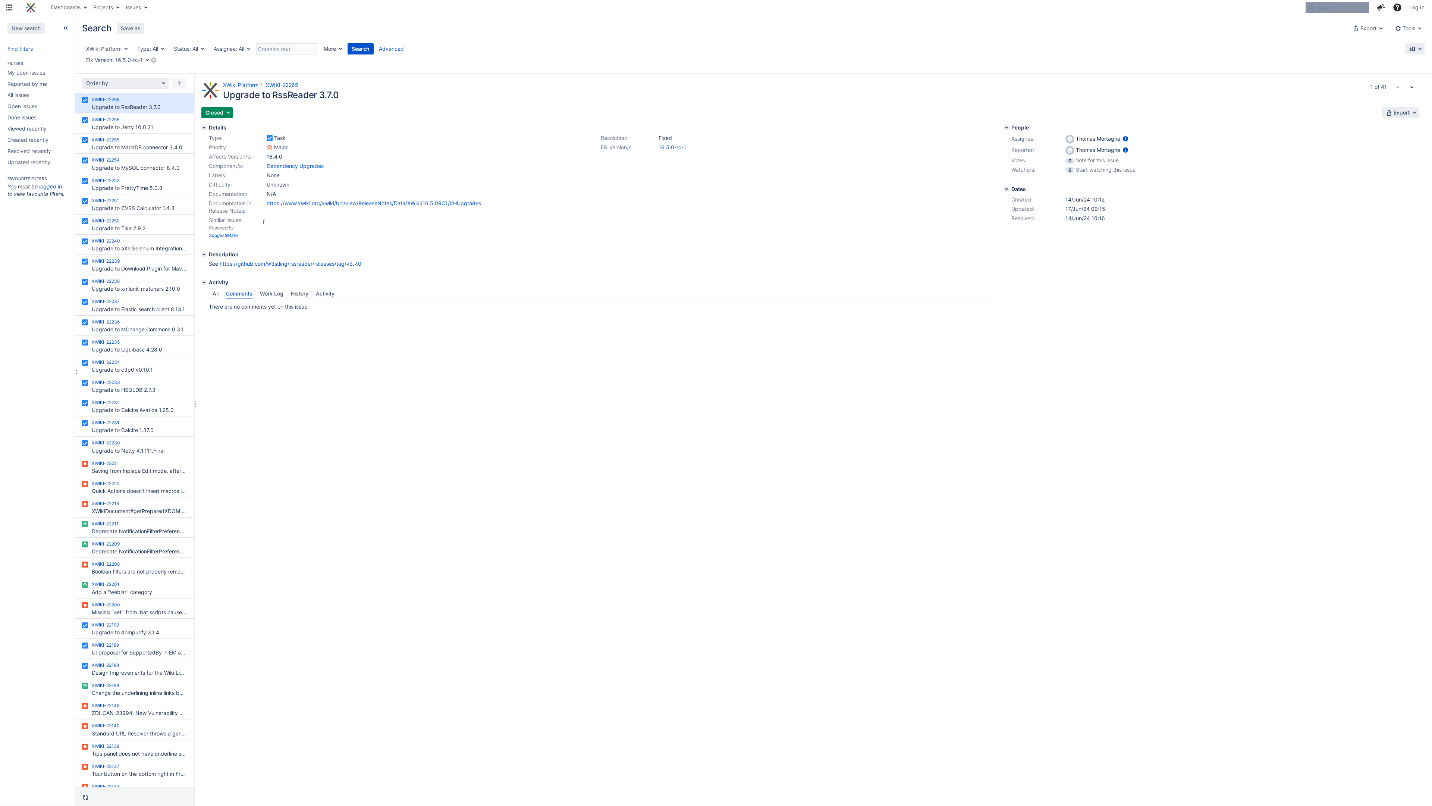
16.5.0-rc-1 (672, 147)
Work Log (271, 293)
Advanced (391, 49)
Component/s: (226, 166)
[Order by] (179, 83)
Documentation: (228, 194)
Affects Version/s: (230, 156)
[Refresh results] (85, 797)
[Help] (1397, 7)
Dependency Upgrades (295, 166)
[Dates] (1006, 189)
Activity (325, 293)
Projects (103, 7)
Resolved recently (29, 151)
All (216, 293)
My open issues (26, 72)
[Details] (204, 127)
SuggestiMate (223, 235)
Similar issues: (226, 220)
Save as (130, 28)
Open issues (22, 106)
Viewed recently (27, 128)
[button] (9, 7)
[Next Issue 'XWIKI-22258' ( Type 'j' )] (1412, 87)
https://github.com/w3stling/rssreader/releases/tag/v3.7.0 (290, 263)
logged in (50, 186)
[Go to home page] (31, 7)
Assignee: (1023, 138)
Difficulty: (220, 184)
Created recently (27, 140)
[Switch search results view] (1415, 48)
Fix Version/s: (617, 147)
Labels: (217, 175)
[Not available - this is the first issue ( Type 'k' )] (1398, 87)
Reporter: (1022, 150)
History (299, 293)
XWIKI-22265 (282, 85)
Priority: (218, 147)
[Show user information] (1125, 138)
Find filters (20, 49)
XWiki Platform (240, 85)
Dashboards (66, 7)
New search (26, 28)
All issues (18, 95)
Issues (133, 7)
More (330, 49)
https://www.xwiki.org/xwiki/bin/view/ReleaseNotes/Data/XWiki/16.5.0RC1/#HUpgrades (374, 203)
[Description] (204, 254)
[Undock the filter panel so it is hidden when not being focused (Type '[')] (65, 28)
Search (361, 49)
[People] (1006, 127)
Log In (1417, 7)
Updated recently (28, 162)
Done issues (22, 117)
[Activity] (204, 282)
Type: (216, 138)
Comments (239, 293)
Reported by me (27, 84)
